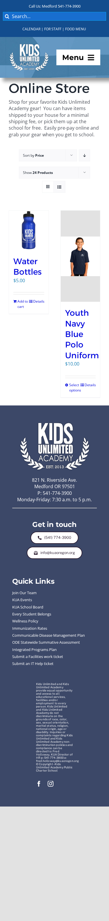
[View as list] (59, 187)
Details (38, 301)
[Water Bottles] (29, 230)
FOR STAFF (52, 29)
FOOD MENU (75, 29)
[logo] (29, 45)
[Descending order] (84, 155)
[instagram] (50, 784)
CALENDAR (31, 29)
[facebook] (39, 784)
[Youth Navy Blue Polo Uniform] (80, 256)
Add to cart (22, 304)
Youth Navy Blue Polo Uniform (82, 334)
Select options (74, 387)
